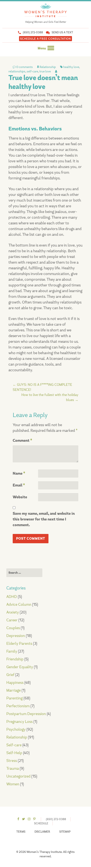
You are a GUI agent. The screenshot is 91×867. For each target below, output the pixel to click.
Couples (13, 627)
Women (12, 784)
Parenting (14, 698)
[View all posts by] (56, 71)
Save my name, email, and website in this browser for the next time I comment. (44, 519)
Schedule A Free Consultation (45, 39)
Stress (11, 760)
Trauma (12, 768)
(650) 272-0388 (33, 32)
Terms (20, 831)
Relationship (48, 67)
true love (45, 71)
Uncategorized (18, 776)
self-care (32, 71)
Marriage (13, 690)
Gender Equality (19, 666)
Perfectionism (18, 706)
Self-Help (14, 752)
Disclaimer (42, 831)
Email (19, 485)
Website (20, 497)
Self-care (14, 745)
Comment (22, 440)
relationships (16, 71)
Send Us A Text (62, 32)
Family (11, 651)
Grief (10, 674)
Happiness (14, 682)
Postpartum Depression (26, 713)
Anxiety (12, 612)
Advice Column (18, 604)
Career (12, 620)
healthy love (71, 67)
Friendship (14, 659)
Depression (15, 635)
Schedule (41, 823)
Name (19, 473)
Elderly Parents (19, 643)
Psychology (16, 729)
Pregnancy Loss (19, 721)
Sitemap (64, 831)
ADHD (11, 596)
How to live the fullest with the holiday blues (49, 397)
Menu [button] (42, 48)
